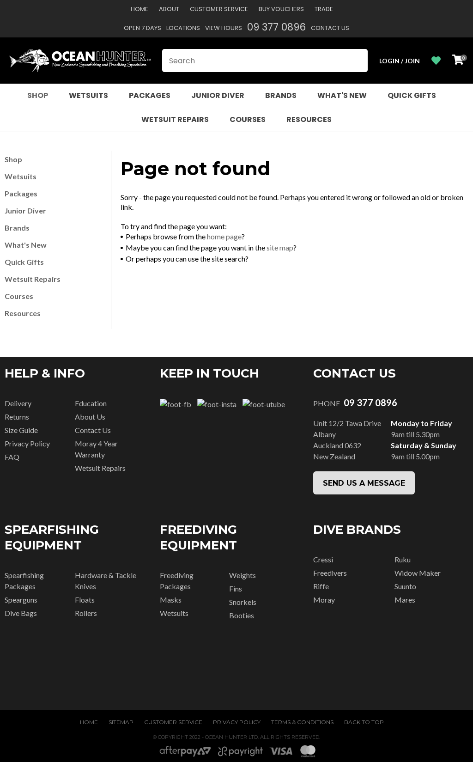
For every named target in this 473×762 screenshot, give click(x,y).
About (169, 9)
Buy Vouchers (281, 9)
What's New (342, 95)
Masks (171, 599)
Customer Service (219, 9)
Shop (37, 95)
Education (91, 403)
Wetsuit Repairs (175, 119)
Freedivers (330, 572)
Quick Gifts (412, 95)
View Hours (223, 28)
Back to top (364, 722)
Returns (17, 416)
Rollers (86, 613)
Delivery (18, 403)
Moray (324, 599)
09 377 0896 (276, 27)
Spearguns (21, 599)
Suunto (405, 586)
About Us (90, 416)
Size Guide (21, 430)
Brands (281, 95)
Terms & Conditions (302, 722)
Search (357, 60)
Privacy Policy (27, 443)
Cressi (323, 559)
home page (224, 236)
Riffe (321, 586)
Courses (248, 119)
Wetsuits (88, 95)
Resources (309, 119)
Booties (241, 615)
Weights (242, 575)
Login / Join (399, 61)
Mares (404, 599)
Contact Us (330, 28)
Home (139, 9)
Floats (85, 599)
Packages (149, 95)
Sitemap (121, 722)
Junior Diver (217, 95)
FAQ (12, 456)
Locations (183, 28)
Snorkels (242, 601)
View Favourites (436, 61)
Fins (235, 588)
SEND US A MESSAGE (364, 483)
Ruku (402, 559)
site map (280, 247)
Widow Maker (417, 572)
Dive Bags (21, 613)
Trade (324, 9)
